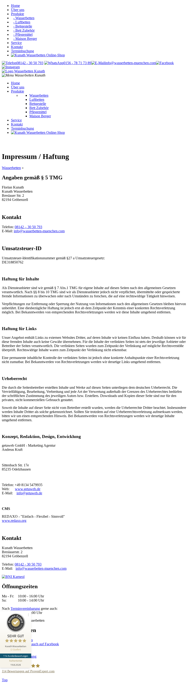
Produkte (17, 14)
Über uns (17, 10)
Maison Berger (40, 116)
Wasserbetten (38, 95)
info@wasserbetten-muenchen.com (39, 231)
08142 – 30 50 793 (28, 227)
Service (16, 43)
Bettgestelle (37, 104)
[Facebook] (165, 63)
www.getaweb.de (27, 489)
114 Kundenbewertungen (15, 655)
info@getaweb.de (29, 493)
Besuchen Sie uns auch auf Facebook (32, 644)
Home (15, 6)
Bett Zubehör (39, 108)
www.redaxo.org (14, 521)
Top (5, 680)
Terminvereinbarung (25, 608)
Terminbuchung (22, 51)
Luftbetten (36, 99)
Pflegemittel (38, 112)
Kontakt (17, 47)
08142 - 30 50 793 (28, 564)
